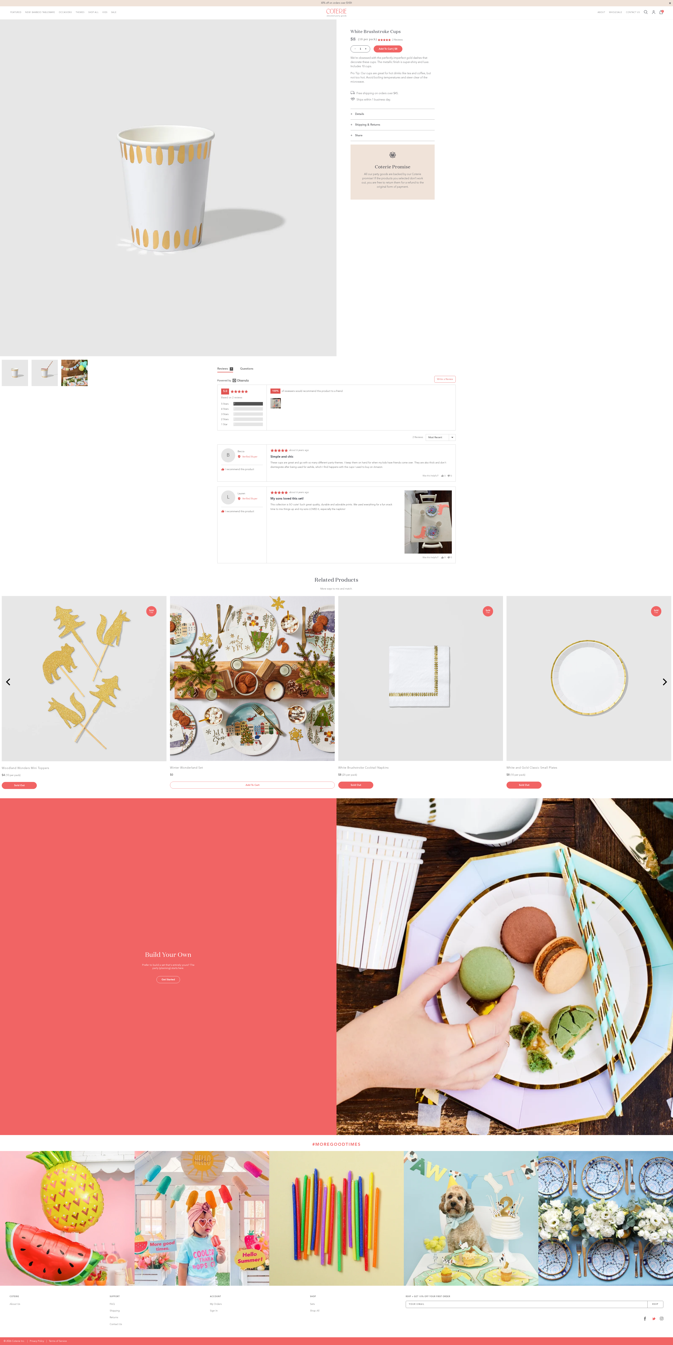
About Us (15, 1304)
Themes (80, 13)
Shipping (115, 1311)
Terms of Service (58, 1341)
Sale (114, 13)
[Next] (664, 682)
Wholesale (615, 13)
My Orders (216, 1304)
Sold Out (19, 785)
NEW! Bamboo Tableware (40, 13)
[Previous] (9, 682)
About (601, 13)
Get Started (168, 979)
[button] (390, 40)
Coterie (14, 1297)
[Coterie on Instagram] (661, 1319)
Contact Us (633, 13)
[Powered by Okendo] (233, 380)
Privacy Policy (37, 1341)
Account (215, 1297)
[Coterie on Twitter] (653, 1319)
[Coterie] (336, 13)
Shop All (93, 13)
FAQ (112, 1304)
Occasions (65, 13)
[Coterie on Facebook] (645, 1319)
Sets (312, 1304)
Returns (114, 1317)
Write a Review (445, 379)
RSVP (655, 1304)
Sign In (214, 1311)
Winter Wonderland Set (186, 768)
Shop (313, 1297)
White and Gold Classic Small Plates (532, 768)
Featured (15, 13)
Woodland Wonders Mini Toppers (25, 768)
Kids (105, 13)
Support (115, 1297)
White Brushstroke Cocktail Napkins (363, 768)
